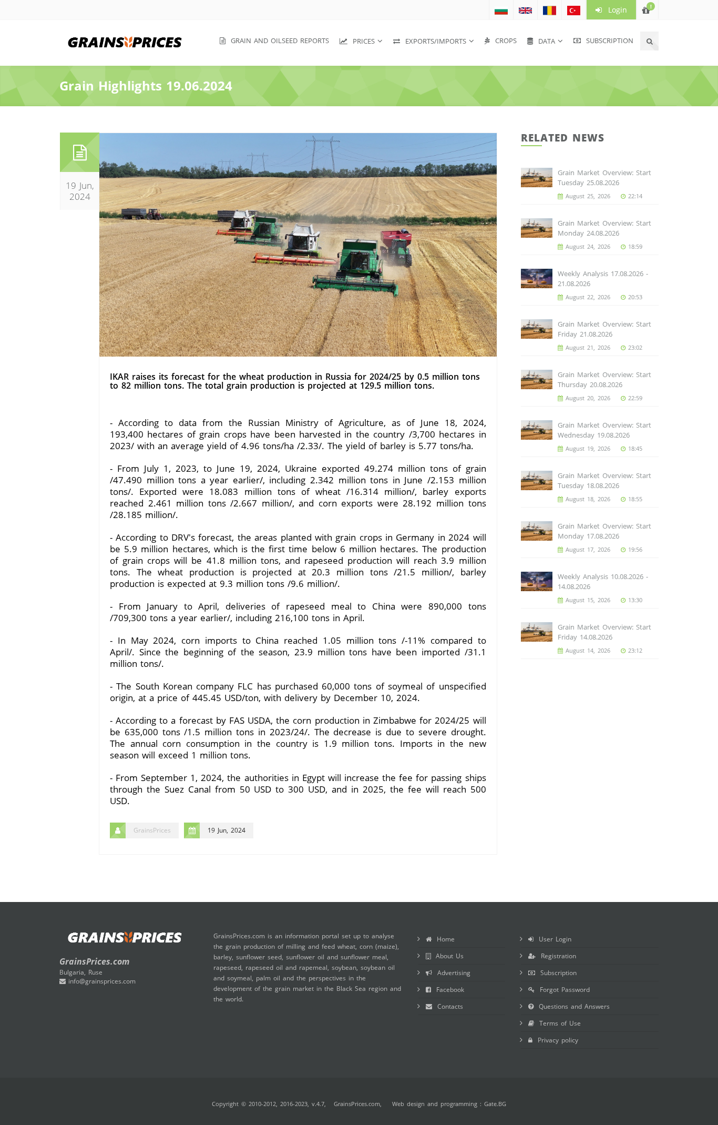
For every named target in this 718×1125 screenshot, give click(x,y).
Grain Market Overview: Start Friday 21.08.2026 (604, 329)
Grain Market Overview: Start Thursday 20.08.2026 (604, 379)
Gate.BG (495, 1104)
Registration (556, 955)
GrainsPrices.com (357, 1104)
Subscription (607, 40)
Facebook (447, 989)
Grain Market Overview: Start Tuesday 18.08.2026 (604, 480)
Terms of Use (557, 1023)
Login (614, 10)
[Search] (649, 41)
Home (443, 939)
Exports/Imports (433, 41)
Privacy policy (555, 1040)
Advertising (451, 972)
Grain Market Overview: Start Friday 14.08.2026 (604, 632)
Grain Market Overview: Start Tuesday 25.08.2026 (604, 177)
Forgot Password (562, 989)
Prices (361, 41)
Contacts (447, 1006)
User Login (552, 939)
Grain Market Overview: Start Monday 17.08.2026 (604, 531)
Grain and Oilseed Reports (277, 40)
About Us (447, 955)
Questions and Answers (572, 1006)
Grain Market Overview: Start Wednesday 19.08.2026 (604, 430)
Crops (503, 40)
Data (544, 41)
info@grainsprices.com (101, 981)
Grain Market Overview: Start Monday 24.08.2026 (604, 228)
